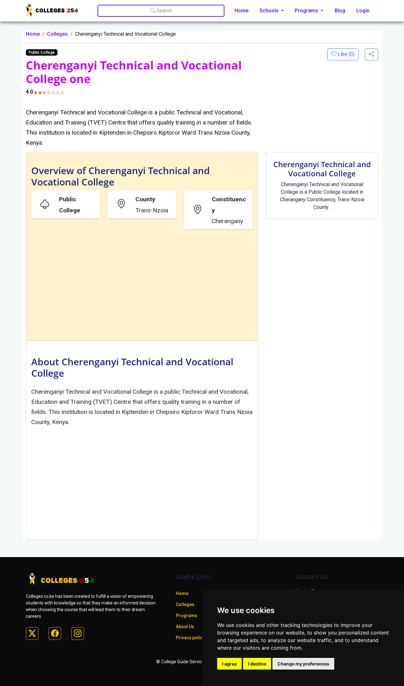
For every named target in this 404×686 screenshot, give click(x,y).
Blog (340, 11)
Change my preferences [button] (303, 663)
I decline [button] (257, 663)
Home (241, 11)
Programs (186, 615)
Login (363, 11)
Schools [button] (269, 11)
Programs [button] (307, 11)
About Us (185, 626)
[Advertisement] (142, 286)
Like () (345, 54)
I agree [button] (229, 663)
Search (163, 11)
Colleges (57, 34)
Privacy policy (190, 637)
